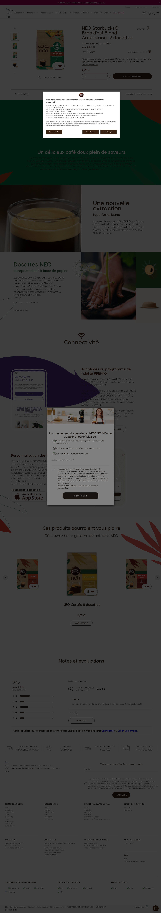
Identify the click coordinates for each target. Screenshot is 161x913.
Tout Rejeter (90, 132)
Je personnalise (54, 132)
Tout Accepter (108, 132)
